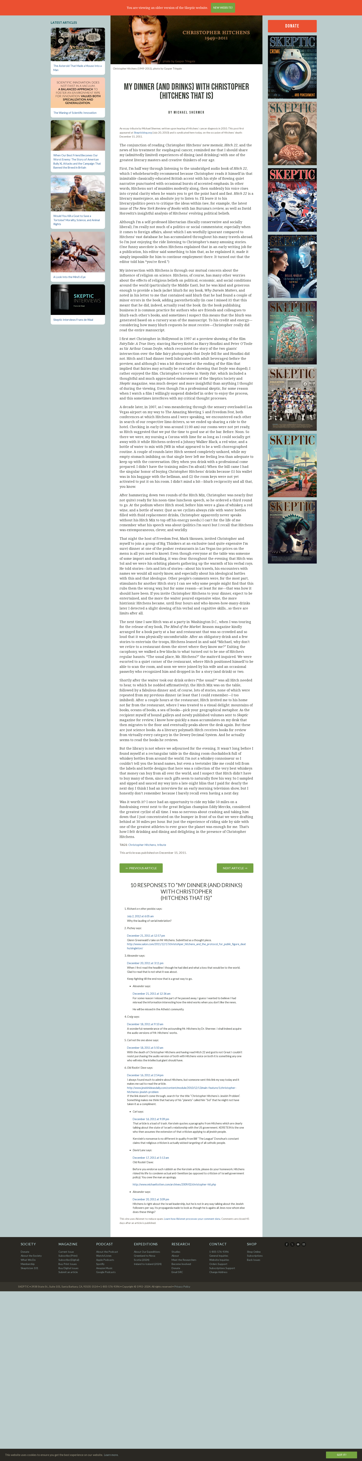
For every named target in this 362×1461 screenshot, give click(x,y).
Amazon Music (104, 1268)
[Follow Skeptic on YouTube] (298, 1245)
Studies (176, 1251)
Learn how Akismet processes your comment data (192, 1218)
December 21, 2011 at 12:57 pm (146, 935)
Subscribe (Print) (67, 1255)
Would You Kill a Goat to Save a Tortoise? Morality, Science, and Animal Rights (76, 220)
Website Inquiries (219, 1259)
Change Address (218, 1272)
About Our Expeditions (147, 1251)
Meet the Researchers (184, 1259)
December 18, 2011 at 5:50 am (145, 1047)
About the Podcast (107, 1251)
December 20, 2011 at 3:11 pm (145, 963)
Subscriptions (255, 1255)
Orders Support (218, 1263)
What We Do (28, 1259)
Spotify (100, 1263)
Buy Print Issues (67, 1263)
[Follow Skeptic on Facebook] (287, 1245)
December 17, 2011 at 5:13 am (151, 1157)
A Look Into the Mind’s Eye (69, 277)
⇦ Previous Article (141, 868)
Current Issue (66, 1251)
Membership (28, 1263)
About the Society (31, 1255)
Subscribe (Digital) (68, 1259)
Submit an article (68, 1272)
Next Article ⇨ (235, 868)
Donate (292, 26)
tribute (161, 844)
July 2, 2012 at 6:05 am (140, 916)
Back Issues (253, 1259)
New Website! (223, 7)
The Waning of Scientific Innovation (75, 112)
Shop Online (254, 1251)
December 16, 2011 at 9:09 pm (151, 1119)
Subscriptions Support (222, 1268)
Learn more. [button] (111, 1454)
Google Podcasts (106, 1272)
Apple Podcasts (105, 1259)
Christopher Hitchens (142, 844)
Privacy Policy (182, 1286)
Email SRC (177, 1272)
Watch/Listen (103, 1255)
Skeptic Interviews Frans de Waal (73, 319)
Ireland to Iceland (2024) (148, 1263)
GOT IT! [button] (341, 1454)
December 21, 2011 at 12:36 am (151, 993)
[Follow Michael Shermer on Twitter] (292, 1245)
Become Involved (181, 1263)
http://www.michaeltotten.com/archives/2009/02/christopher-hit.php (174, 1184)
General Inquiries (218, 1255)
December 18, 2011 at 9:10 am (145, 1024)
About (175, 1255)
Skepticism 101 (29, 1268)
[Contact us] (304, 1245)
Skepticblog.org (143, 132)
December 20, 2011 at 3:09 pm (151, 1199)
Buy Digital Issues (68, 1268)
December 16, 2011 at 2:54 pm (145, 1075)
